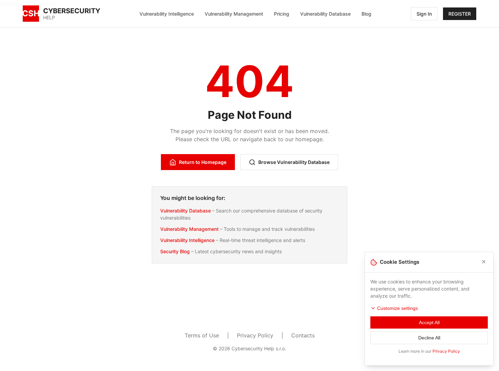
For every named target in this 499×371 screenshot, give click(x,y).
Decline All (429, 337)
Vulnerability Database (325, 14)
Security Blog (175, 251)
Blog (366, 14)
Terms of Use (202, 335)
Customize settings (397, 308)
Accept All (429, 322)
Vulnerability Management (234, 14)
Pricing (281, 14)
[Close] (484, 262)
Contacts (303, 335)
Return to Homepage (202, 162)
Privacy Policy (255, 335)
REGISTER (459, 14)
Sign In (424, 14)
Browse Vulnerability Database (294, 162)
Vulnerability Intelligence (167, 14)
